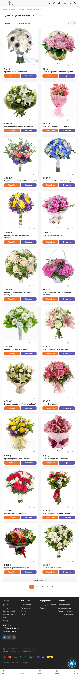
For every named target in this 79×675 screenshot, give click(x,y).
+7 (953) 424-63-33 (10, 628)
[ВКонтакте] (4, 637)
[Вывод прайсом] (74, 23)
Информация (45, 601)
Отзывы (24, 611)
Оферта (43, 608)
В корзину (29, 76)
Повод (5, 621)
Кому (4, 618)
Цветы (5, 605)
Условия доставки (65, 608)
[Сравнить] (34, 65)
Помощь (61, 601)
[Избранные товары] (70, 3)
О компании (26, 605)
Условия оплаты (64, 605)
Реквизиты (25, 608)
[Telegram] (9, 637)
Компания (25, 601)
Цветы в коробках (9, 611)
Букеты (5, 608)
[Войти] (59, 3)
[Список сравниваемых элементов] (65, 3)
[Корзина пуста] (75, 3)
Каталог (5, 601)
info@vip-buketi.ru (9, 631)
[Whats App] (14, 637)
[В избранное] (29, 65)
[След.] (52, 587)
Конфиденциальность (48, 605)
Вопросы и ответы (65, 614)
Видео (23, 614)
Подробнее (12, 76)
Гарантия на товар (65, 611)
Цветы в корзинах (9, 614)
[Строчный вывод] (71, 23)
